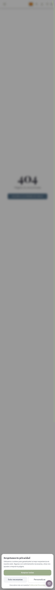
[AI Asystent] (49, 583)
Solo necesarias (15, 579)
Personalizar (39, 579)
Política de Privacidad (37, 585)
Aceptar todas (27, 572)
